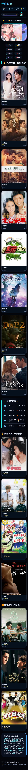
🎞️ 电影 (4, 9)
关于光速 (4, 764)
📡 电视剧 (11, 9)
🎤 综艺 (17, 9)
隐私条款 (15, 764)
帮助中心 (10, 764)
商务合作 (21, 764)
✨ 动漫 (22, 9)
